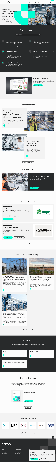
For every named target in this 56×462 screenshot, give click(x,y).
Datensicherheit (13, 458)
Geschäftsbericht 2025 (29, 392)
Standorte (43, 449)
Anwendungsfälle (4, 450)
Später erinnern (43, 458)
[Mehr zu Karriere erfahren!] (3, 355)
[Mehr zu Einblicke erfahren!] (3, 366)
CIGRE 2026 (6, 208)
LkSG (18, 458)
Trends (3, 454)
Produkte (3, 449)
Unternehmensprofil (18, 449)
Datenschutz (8, 458)
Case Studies (4, 452)
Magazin (30, 449)
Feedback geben (34, 458)
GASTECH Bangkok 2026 (10, 227)
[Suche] (47, 0)
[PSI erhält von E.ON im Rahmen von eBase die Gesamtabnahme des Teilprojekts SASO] (30, 288)
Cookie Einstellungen (23, 458)
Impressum (3, 458)
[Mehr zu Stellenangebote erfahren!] (30, 356)
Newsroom (17, 450)
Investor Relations (18, 452)
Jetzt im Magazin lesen (7, 21)
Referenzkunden (4, 453)
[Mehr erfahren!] (4, 125)
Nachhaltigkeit (17, 453)
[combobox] (27, 35)
